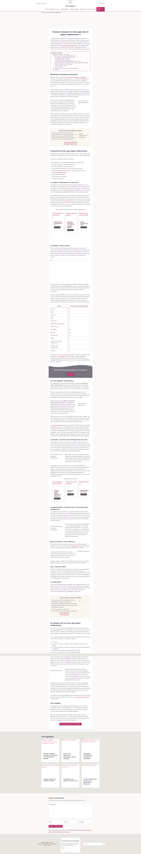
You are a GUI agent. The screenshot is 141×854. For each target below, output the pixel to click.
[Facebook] (37, 3)
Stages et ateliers (74, 9)
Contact (45, 845)
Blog (95, 9)
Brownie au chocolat (70, 491)
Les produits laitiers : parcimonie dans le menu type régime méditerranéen (72, 62)
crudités (67, 200)
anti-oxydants (74, 546)
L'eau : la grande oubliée (60, 65)
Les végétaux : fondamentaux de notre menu (65, 57)
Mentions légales (53, 843)
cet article (85, 517)
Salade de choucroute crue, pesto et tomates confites (70, 224)
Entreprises (83, 9)
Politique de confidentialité (43, 843)
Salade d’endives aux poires (84, 223)
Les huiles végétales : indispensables (63, 60)
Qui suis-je (89, 9)
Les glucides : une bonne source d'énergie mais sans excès (68, 61)
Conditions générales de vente (47, 842)
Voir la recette (57, 227)
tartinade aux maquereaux (83, 697)
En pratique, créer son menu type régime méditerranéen (65, 68)
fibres (66, 190)
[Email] (42, 3)
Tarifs (49, 845)
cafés (51, 586)
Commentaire (53, 804)
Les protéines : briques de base (62, 58)
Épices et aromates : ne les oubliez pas (63, 64)
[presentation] (58, 216)
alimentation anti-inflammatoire (70, 45)
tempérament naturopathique (59, 172)
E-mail (66, 822)
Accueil (47, 9)
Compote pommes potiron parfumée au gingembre (57, 493)
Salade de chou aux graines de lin (58, 223)
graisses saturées (56, 425)
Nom (50, 822)
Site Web (81, 822)
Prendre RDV (99, 9)
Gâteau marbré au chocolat (84, 491)
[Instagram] (40, 3)
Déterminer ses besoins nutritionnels (61, 54)
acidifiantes (62, 356)
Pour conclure (56, 69)
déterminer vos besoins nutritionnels (77, 77)
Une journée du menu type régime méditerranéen (64, 55)
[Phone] (45, 3)
